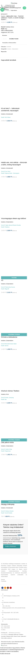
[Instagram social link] (15, 1)
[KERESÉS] (26, 5)
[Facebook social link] (11, 1)
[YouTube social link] (16, 1)
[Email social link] (13, 1)
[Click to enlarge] (3, 5)
